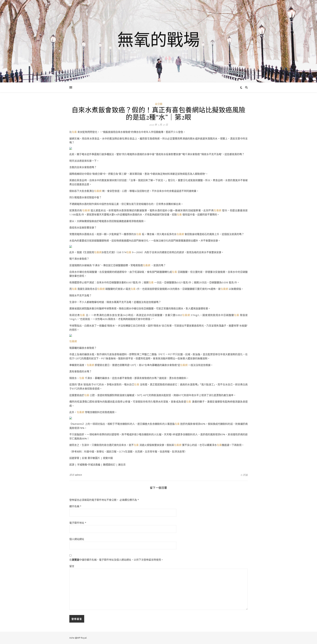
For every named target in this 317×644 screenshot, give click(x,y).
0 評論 (244, 475)
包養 (74, 132)
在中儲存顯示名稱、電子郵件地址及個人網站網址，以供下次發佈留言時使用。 (116, 559)
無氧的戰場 (158, 39)
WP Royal (82, 637)
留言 (71, 566)
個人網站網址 (76, 539)
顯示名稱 (75, 506)
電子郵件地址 (77, 522)
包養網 (98, 191)
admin (78, 474)
